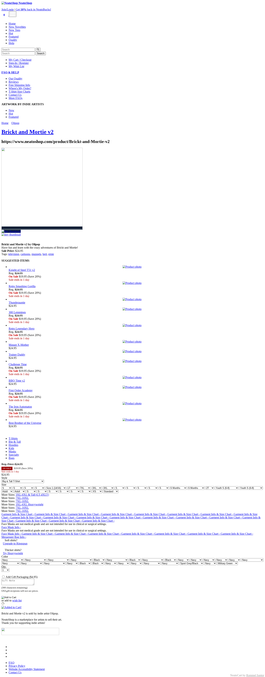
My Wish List (16, 66)
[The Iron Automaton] (136, 403)
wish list (17, 600)
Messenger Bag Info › (13, 537)
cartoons (25, 254)
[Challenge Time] (136, 361)
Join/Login (7, 9)
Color (4, 556)
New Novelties (17, 26)
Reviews (14, 81)
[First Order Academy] (136, 387)
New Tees (14, 30)
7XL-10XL (22, 497)
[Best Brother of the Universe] (136, 419)
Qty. (3, 566)
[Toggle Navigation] (12, 14)
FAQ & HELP (10, 72)
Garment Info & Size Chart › (18, 514)
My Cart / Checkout (20, 59)
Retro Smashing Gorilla (22, 286)
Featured (14, 36)
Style (4, 477)
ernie (51, 254)
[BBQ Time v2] (136, 377)
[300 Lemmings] (136, 309)
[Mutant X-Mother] (136, 341)
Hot (11, 33)
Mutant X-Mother (19, 344)
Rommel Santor (255, 675)
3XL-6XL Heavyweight (29, 504)
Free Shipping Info (19, 85)
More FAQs (15, 98)
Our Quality (15, 78)
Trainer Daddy (17, 354)
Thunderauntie (17, 302)
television (13, 254)
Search (40, 53)
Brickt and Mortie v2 (27, 132)
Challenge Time (18, 364)
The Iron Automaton (20, 406)
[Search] (38, 50)
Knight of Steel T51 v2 (22, 270)
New (11, 110)
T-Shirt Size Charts (19, 91)
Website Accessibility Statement (27, 669)
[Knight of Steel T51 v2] (136, 266)
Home (12, 23)
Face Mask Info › (11, 527)
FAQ (11, 662)
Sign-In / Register (19, 63)
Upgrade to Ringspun (15, 543)
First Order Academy (21, 390)
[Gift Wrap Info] (39, 576)
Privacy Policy (17, 665)
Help (11, 43)
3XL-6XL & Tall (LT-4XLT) (32, 494)
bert (45, 254)
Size (3, 484)
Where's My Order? (20, 88)
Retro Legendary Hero (21, 328)
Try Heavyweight (13, 553)
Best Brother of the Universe (25, 422)
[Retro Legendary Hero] (136, 325)
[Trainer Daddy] (136, 351)
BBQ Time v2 (17, 380)
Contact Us (15, 94)
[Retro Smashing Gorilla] (136, 283)
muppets (36, 254)
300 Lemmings (17, 312)
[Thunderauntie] (136, 299)
